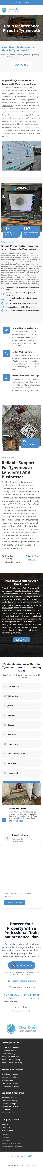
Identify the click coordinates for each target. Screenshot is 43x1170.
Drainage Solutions (9, 1050)
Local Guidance (7, 1110)
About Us (5, 1124)
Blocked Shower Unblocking (12, 1063)
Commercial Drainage (10, 1101)
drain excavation (26, 610)
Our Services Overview (10, 1047)
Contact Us (6, 1127)
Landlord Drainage (9, 1104)
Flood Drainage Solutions (11, 1086)
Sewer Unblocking (8, 1053)
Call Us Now (21, 640)
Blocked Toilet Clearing (10, 1057)
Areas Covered (7, 1130)
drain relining (7, 608)
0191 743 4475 (22, 2)
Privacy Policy (13, 1165)
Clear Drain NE (7, 106)
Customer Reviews (8, 1113)
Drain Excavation (8, 1080)
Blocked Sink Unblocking (11, 1060)
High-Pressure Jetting (10, 1083)
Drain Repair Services (10, 1074)
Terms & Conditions (28, 1165)
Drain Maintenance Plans (11, 1107)
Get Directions (16, 902)
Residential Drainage (9, 1098)
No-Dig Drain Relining (10, 1077)
